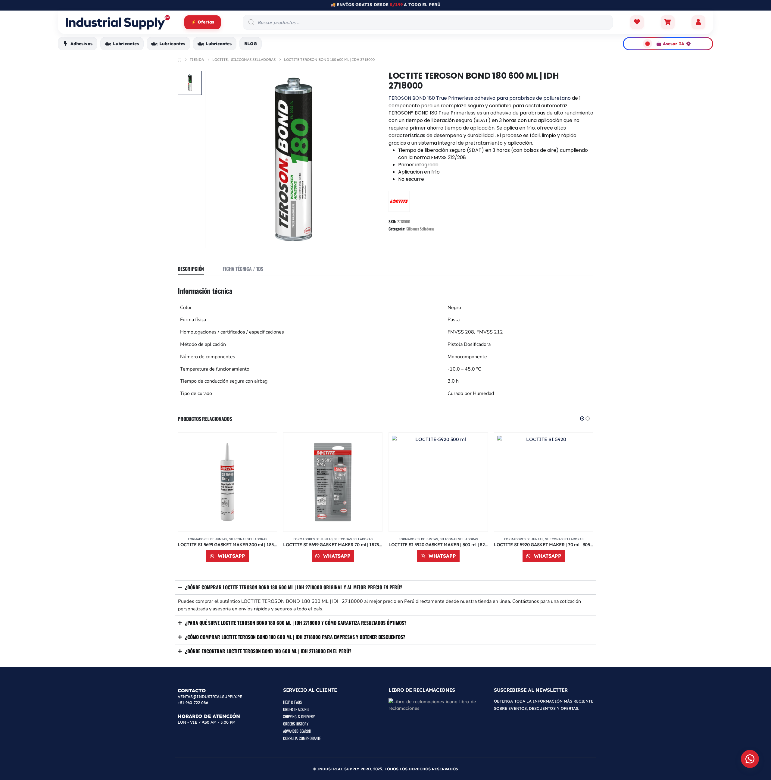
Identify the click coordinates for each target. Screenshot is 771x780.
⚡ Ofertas (202, 22)
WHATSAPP (230, 556)
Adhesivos (81, 43)
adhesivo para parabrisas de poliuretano (522, 98)
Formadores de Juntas (207, 539)
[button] (582, 418)
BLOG (250, 43)
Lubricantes (126, 43)
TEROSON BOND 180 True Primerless (431, 98)
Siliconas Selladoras (420, 229)
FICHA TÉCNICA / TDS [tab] (243, 268)
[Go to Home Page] (179, 60)
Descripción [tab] (191, 268)
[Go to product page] (227, 482)
